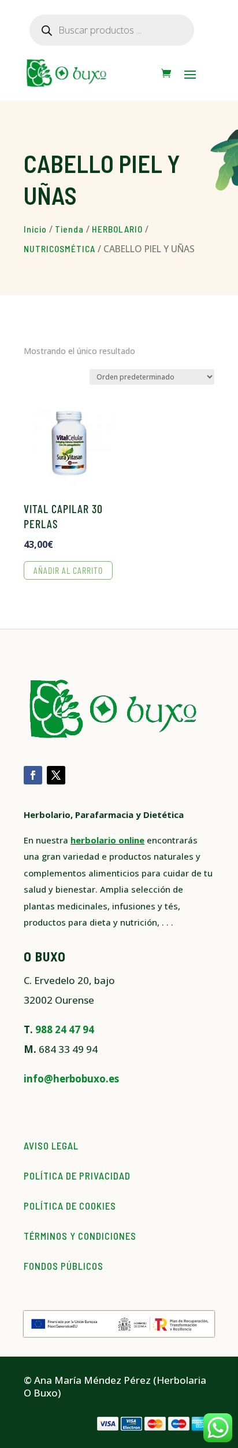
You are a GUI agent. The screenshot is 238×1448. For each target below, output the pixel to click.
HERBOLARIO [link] (117, 228)
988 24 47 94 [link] (64, 1029)
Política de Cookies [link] (70, 1205)
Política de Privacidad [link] (77, 1175)
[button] (190, 74)
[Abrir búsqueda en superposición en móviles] (112, 30)
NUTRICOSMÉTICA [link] (59, 248)
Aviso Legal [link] (51, 1145)
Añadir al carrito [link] (68, 570)
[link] (166, 73)
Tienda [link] (69, 228)
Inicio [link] (35, 228)
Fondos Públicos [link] (63, 1266)
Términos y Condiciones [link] (80, 1235)
